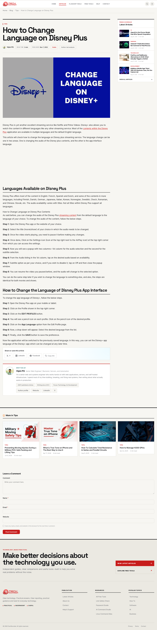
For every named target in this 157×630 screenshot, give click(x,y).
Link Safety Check (102, 601)
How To (132, 601)
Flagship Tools (75, 4)
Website (36, 390)
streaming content (67, 215)
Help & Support (68, 609)
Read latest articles (127, 563)
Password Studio (102, 605)
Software (133, 605)
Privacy (130, 626)
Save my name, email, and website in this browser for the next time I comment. (30, 526)
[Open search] (147, 4)
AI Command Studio (103, 609)
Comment (6, 478)
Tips (5, 24)
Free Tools (88, 4)
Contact (106, 4)
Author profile (23, 390)
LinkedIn (46, 390)
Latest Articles (68, 597)
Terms (137, 626)
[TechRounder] (10, 3)
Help (98, 4)
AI (130, 609)
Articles (62, 4)
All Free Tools (101, 597)
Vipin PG (10, 47)
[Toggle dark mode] (152, 4)
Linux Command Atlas (104, 614)
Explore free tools (126, 571)
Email (5, 507)
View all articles (135, 79)
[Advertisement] (56, 164)
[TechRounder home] (10, 592)
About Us (66, 601)
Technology (134, 597)
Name (5, 498)
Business (133, 614)
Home (54, 4)
